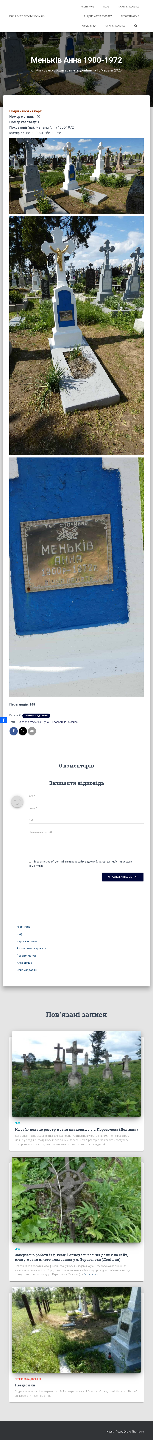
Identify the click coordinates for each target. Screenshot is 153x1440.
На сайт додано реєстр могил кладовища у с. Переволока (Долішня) (76, 1129)
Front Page (87, 6)
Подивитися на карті (26, 111)
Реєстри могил (130, 16)
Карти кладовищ (128, 6)
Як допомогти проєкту (97, 16)
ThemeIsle (138, 1431)
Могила (73, 721)
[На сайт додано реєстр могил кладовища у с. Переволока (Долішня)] (76, 1073)
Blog (106, 6)
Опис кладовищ (115, 25)
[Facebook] (3, 720)
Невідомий (25, 1385)
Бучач (46, 721)
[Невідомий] (76, 1329)
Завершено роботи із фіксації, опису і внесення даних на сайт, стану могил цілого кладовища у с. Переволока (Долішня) (71, 1257)
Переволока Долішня (36, 716)
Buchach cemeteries (29, 721)
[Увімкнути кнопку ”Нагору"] (145, 1432)
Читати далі (91, 1274)
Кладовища (89, 25)
